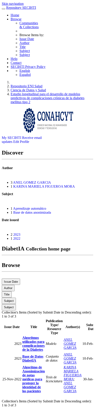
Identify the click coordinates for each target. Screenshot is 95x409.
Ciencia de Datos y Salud (28, 90)
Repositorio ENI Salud (26, 86)
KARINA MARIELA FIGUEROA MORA (44, 186)
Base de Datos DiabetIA (32, 358)
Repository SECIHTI (21, 7)
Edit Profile (21, 142)
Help (14, 59)
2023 (16, 234)
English (24, 71)
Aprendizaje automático (29, 208)
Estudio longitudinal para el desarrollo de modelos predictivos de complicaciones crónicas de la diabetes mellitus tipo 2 (47, 98)
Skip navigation (13, 4)
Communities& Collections (29, 25)
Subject (24, 51)
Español (25, 75)
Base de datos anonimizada (32, 212)
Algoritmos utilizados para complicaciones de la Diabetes (33, 343)
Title (22, 47)
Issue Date (26, 39)
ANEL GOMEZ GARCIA (32, 182)
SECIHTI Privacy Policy (28, 67)
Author (24, 43)
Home (15, 15)
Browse (16, 19)
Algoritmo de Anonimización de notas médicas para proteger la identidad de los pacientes (33, 379)
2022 (16, 238)
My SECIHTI (11, 138)
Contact (16, 63)
